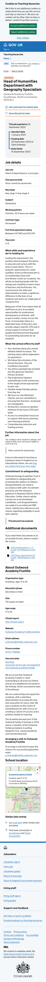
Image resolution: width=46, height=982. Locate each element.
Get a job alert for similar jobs (23, 107)
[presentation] (23, 789)
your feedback (34, 63)
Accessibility (32, 935)
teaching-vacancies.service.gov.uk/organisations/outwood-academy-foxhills (22, 665)
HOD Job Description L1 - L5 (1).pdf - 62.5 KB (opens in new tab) (23, 549)
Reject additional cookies (23, 32)
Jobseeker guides (12, 871)
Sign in (6, 49)
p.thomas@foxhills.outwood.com (21, 642)
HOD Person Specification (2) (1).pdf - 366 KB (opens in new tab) (23, 557)
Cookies (7, 931)
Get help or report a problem (17, 915)
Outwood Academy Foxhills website (22, 632)
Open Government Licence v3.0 (19, 954)
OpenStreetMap (27, 812)
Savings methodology (14, 938)
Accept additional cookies (23, 25)
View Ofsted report (14, 621)
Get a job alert (16, 822)
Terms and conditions (14, 935)
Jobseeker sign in (12, 862)
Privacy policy (20, 931)
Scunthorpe (14, 833)
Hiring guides (10, 900)
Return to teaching (12, 876)
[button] (26, 789)
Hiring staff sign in (12, 896)
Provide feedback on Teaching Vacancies (23, 920)
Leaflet (11, 812)
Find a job (8, 866)
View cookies (23, 38)
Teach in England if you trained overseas (23, 880)
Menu (6, 58)
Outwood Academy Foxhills (20, 774)
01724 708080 (12, 652)
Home (6, 71)
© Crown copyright (23, 976)
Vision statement (12, 942)
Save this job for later (19, 113)
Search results (17, 71)
